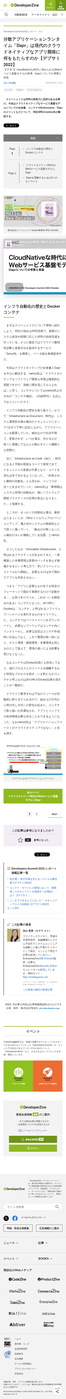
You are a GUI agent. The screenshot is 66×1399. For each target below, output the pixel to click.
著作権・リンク (22, 1343)
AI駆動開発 (20, 14)
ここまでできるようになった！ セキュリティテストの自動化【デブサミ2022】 (33, 902)
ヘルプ (18, 1338)
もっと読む (13, 907)
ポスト (13, 125)
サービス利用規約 (23, 1363)
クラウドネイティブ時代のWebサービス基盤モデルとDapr (40, 168)
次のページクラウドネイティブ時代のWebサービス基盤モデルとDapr (33, 796)
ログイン (35, 1148)
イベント (9, 1258)
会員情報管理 (21, 1348)
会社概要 (19, 1358)
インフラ (8, 90)
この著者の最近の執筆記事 (37, 989)
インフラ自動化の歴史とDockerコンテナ (39, 150)
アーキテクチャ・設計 (44, 14)
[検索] (6, 14)
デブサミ (19, 90)
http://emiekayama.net (35, 977)
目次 (33, 138)
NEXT (54, 814)
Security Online (48, 966)
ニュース (9, 1243)
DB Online (45, 958)
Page (12, 173)
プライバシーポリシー (25, 1368)
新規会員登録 (34, 1139)
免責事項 (19, 1353)
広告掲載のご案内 (49, 1228)
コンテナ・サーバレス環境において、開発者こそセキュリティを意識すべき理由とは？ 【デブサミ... (33, 891)
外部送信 (19, 1373)
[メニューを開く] (5, 5)
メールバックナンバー (35, 1130)
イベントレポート (34, 90)
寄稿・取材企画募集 (18, 1228)
